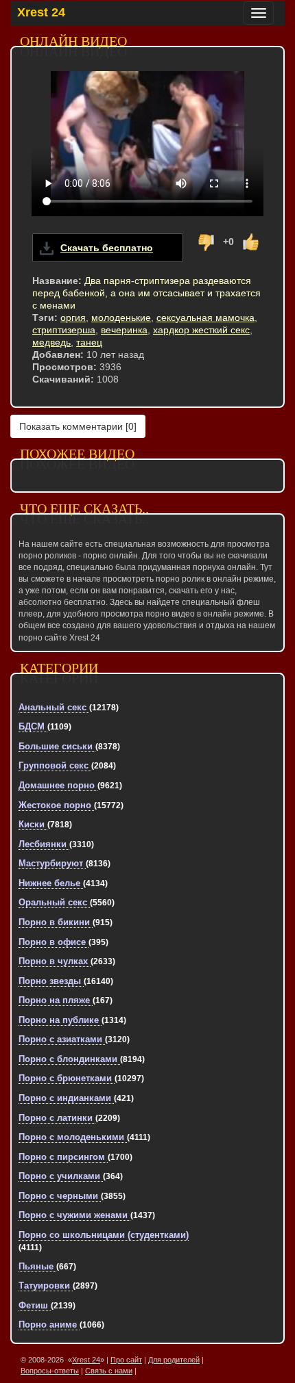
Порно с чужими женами (74, 1215)
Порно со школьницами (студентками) (104, 1235)
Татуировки (46, 1285)
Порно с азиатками (62, 1039)
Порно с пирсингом (63, 1157)
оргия (73, 317)
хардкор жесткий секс (201, 329)
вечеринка (124, 329)
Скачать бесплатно (106, 247)
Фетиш (35, 1305)
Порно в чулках (55, 961)
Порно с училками (61, 1176)
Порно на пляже (56, 1000)
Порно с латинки (57, 1118)
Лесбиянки (44, 844)
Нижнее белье (51, 883)
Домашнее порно (58, 785)
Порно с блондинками (69, 1059)
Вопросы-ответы (50, 1371)
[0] (78, 426)
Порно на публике (60, 1020)
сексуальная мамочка (205, 317)
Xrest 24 (41, 12)
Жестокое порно (56, 805)
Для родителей (174, 1360)
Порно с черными (60, 1196)
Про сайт (126, 1360)
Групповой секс (55, 765)
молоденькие (121, 317)
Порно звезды (51, 981)
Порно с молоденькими (73, 1137)
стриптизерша (63, 329)
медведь (51, 342)
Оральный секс (54, 902)
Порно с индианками (66, 1098)
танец (89, 342)
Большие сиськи (57, 746)
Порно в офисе (53, 942)
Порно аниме (49, 1324)
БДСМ (33, 726)
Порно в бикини (56, 922)
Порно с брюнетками (67, 1078)
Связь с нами (108, 1371)
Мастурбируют (52, 863)
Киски (33, 824)
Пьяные (37, 1266)
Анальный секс (54, 707)
